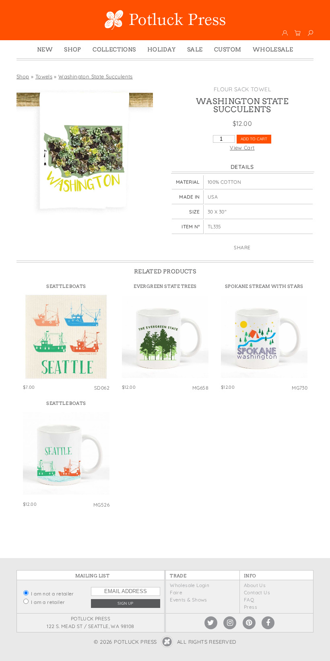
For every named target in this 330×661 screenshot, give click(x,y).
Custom (227, 49)
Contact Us (257, 592)
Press (250, 607)
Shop (72, 49)
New (45, 49)
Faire (176, 592)
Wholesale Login (189, 585)
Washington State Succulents (95, 76)
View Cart (242, 147)
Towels (43, 76)
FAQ (249, 600)
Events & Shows (188, 600)
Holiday (161, 49)
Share (242, 247)
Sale (195, 49)
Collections (114, 49)
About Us (255, 585)
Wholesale (273, 49)
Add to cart (254, 139)
